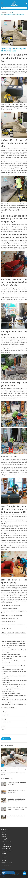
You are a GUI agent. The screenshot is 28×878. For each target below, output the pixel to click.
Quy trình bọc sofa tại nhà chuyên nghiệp (12, 669)
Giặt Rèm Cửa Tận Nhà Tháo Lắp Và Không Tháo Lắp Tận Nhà (14, 696)
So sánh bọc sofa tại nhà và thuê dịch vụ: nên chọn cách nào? (13, 646)
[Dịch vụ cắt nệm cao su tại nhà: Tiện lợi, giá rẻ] (3, 792)
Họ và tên (3, 711)
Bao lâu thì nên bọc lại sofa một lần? (11, 654)
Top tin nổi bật (7, 779)
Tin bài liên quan (7, 745)
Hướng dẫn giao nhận (7, 846)
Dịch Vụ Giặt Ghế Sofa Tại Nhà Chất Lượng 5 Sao (14, 704)
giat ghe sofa (11, 632)
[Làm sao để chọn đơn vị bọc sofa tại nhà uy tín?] (3, 784)
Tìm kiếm (4, 853)
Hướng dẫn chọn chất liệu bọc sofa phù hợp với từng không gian (14, 651)
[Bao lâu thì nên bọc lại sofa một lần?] (3, 817)
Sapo (17, 874)
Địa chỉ (3, 726)
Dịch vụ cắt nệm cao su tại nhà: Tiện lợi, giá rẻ (13, 643)
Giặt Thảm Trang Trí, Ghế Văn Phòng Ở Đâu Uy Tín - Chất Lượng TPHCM (14, 701)
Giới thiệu (4, 834)
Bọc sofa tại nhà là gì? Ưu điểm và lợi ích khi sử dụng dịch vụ (14, 677)
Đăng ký (4, 858)
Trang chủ (4, 832)
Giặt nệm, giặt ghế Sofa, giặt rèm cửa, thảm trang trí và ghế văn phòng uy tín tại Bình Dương (14, 685)
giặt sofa (23, 632)
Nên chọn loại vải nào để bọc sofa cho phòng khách (13, 666)
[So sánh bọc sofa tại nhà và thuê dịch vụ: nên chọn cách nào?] (3, 800)
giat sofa (17, 632)
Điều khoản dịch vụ (6, 848)
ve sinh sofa (4, 634)
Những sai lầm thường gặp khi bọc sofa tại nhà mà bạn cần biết (13, 661)
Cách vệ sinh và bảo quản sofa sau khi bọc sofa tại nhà (14, 672)
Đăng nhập (4, 855)
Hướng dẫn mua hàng (7, 841)
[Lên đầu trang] (25, 867)
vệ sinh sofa (12, 634)
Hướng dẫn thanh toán (7, 844)
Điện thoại (3, 719)
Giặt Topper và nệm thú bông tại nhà (11, 693)
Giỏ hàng (4, 860)
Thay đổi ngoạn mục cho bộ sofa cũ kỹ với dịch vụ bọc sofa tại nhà (14, 657)
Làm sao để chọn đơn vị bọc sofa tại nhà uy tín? (14, 641)
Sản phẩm (4, 836)
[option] (14, 763)
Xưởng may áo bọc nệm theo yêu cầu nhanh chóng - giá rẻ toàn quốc (13, 690)
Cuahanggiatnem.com (6, 865)
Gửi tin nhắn (6, 738)
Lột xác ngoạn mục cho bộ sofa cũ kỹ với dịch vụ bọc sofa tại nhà (14, 681)
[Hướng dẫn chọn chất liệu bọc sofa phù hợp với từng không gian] (3, 809)
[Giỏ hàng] (25, 3)
